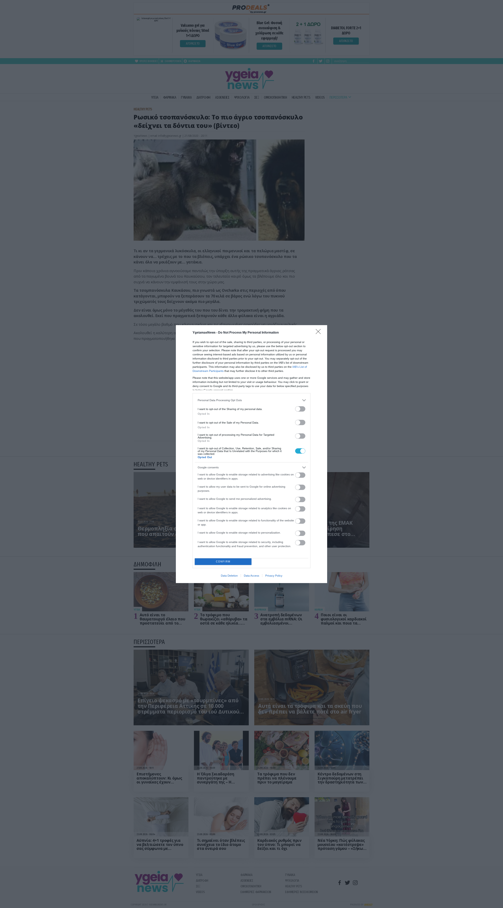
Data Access (251, 575)
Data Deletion (229, 575)
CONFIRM (223, 561)
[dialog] (251, 454)
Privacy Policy (273, 575)
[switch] (300, 409)
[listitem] (251, 400)
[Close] (319, 333)
